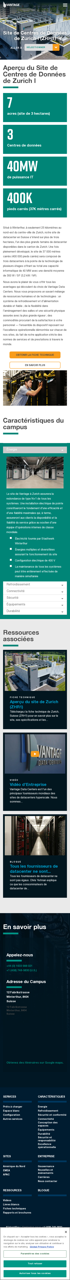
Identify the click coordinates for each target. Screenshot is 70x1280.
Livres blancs (11, 1205)
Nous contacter (47, 1181)
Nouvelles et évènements (45, 1172)
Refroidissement (18, 584)
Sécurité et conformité (52, 1115)
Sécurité (12, 598)
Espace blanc (11, 1111)
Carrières (43, 1177)
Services (9, 1097)
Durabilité (13, 611)
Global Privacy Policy (42, 1247)
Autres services (12, 1119)
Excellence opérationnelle (47, 1146)
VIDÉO (14, 780)
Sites (7, 1156)
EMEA (6, 1171)
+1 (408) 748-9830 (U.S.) (21, 970)
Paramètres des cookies (35, 1254)
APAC (6, 1175)
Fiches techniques (14, 1209)
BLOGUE (15, 862)
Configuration (11, 1115)
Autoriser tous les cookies (35, 1273)
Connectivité (15, 591)
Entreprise (46, 1156)
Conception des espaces (47, 1124)
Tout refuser (35, 1264)
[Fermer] (66, 1232)
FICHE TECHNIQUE (22, 698)
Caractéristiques (51, 1097)
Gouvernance (46, 1166)
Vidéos (7, 1200)
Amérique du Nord (14, 1166)
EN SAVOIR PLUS (35, 365)
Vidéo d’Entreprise (28, 785)
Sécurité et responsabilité (47, 1139)
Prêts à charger (12, 1107)
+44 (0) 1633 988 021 (19, 966)
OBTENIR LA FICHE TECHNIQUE (35, 355)
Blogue (43, 1190)
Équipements (16, 604)
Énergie (12, 449)
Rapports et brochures (17, 1213)
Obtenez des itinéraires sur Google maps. (34, 1063)
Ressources (12, 1190)
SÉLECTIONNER (36, 48)
